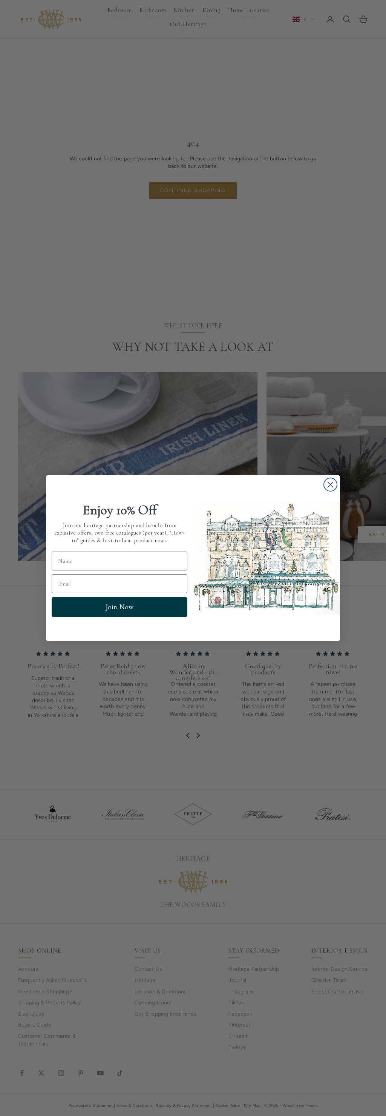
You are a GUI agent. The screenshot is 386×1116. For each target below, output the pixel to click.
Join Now (119, 607)
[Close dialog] (330, 484)
